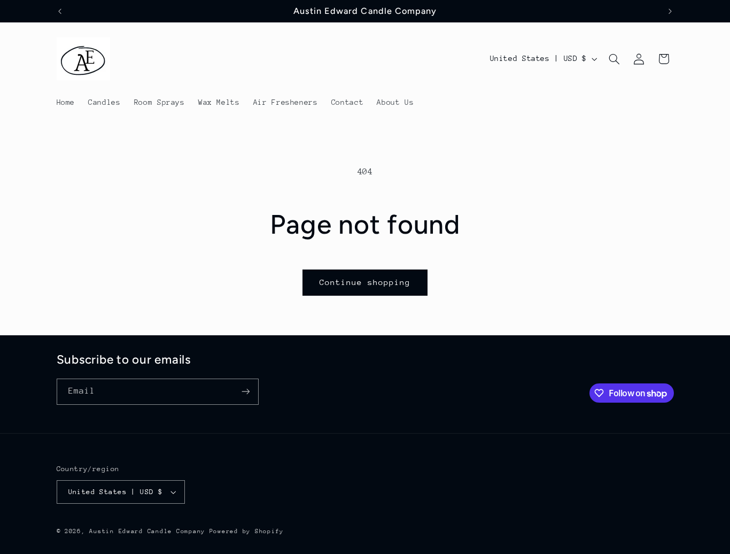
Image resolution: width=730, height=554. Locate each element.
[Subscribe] (245, 392)
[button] (614, 59)
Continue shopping (365, 282)
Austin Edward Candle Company (147, 531)
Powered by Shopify (246, 531)
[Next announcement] (670, 11)
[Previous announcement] (60, 11)
